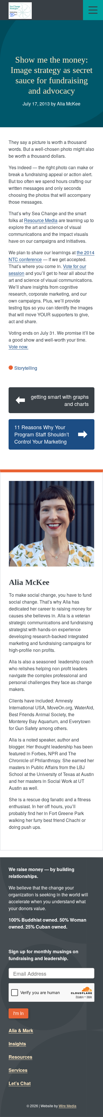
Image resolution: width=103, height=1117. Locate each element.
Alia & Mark (21, 1030)
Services (18, 1070)
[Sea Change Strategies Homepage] (20, 10)
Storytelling (25, 368)
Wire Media (67, 1105)
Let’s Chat (20, 1083)
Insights (17, 1043)
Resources (20, 1057)
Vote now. (18, 346)
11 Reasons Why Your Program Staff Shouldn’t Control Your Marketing (41, 434)
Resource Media (41, 220)
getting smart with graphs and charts (60, 400)
